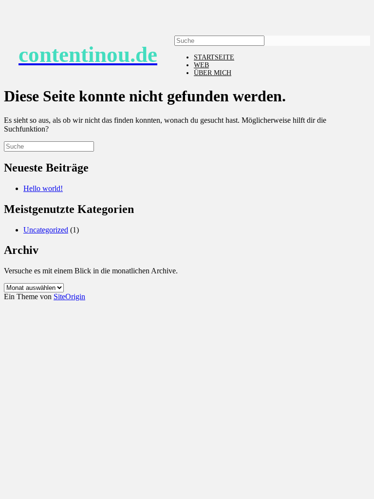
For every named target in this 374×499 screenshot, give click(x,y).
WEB (201, 65)
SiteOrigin (69, 296)
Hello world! (43, 188)
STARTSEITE (214, 57)
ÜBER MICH (212, 73)
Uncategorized (45, 230)
